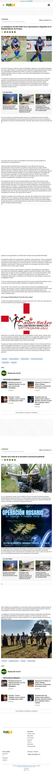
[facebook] (7, 32)
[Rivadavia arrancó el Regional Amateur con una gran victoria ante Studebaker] (4, 384)
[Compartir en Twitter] (10, 32)
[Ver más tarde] (2, 32)
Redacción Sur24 (14, 373)
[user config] (49, 5)
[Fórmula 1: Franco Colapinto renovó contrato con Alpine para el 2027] (4, 399)
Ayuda (34, 766)
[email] (12, 32)
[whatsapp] (5, 32)
